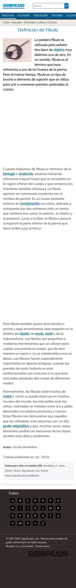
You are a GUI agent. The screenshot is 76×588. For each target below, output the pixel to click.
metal (7, 396)
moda (39, 334)
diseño (25, 334)
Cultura (41, 22)
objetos (59, 50)
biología (9, 174)
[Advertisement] (38, 129)
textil (49, 334)
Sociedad (29, 22)
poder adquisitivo (16, 426)
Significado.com (14, 6)
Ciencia (52, 22)
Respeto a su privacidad (19, 546)
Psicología (41, 15)
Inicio (6, 22)
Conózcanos (42, 546)
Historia (57, 15)
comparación (30, 203)
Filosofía (24, 15)
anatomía (26, 174)
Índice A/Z (8, 15)
